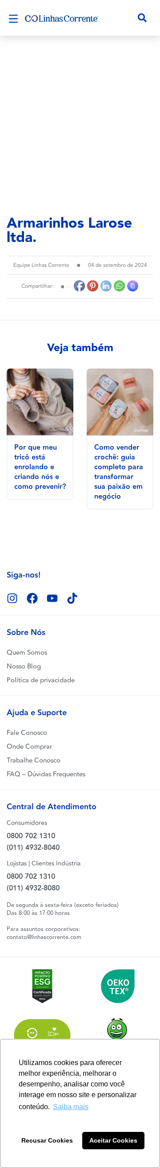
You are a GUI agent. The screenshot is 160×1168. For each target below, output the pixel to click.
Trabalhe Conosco (33, 760)
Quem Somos (27, 653)
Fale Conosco (27, 733)
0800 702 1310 (31, 836)
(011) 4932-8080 (33, 888)
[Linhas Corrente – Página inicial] (61, 17)
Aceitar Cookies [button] (113, 1140)
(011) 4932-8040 (33, 847)
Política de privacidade (41, 680)
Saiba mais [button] (70, 1107)
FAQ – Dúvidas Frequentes (46, 774)
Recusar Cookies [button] (47, 1140)
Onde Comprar (29, 747)
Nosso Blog (24, 666)
